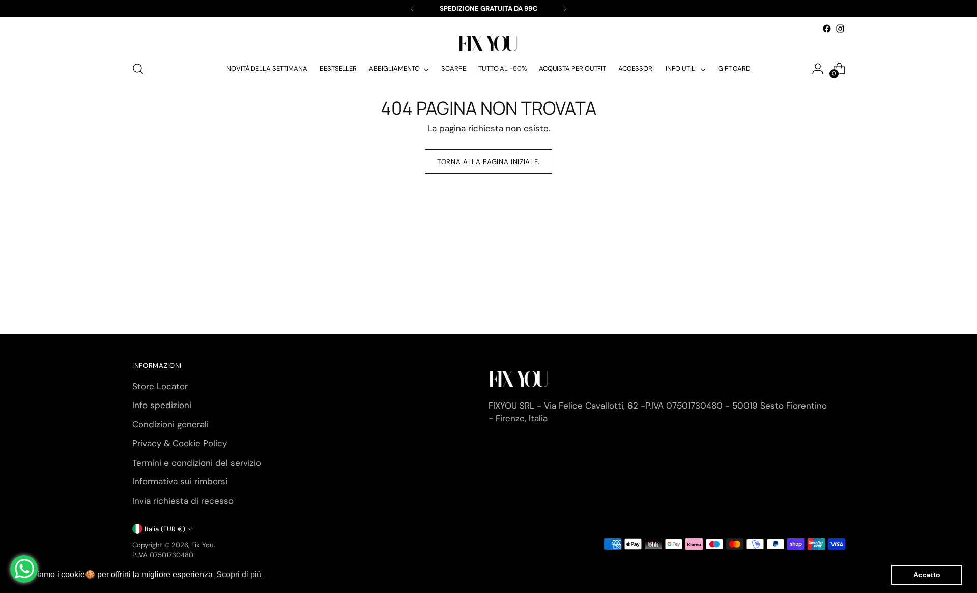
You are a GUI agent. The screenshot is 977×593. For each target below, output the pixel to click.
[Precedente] (412, 8)
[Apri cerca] (138, 69)
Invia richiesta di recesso (183, 500)
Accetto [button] (926, 575)
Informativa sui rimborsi (179, 481)
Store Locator (160, 386)
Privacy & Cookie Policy (179, 443)
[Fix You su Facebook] (826, 28)
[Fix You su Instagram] (840, 28)
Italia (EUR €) (165, 529)
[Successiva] (565, 8)
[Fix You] (488, 43)
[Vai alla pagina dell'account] (818, 69)
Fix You (202, 545)
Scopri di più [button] (239, 574)
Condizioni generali (170, 424)
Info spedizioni (161, 405)
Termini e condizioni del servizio (196, 462)
